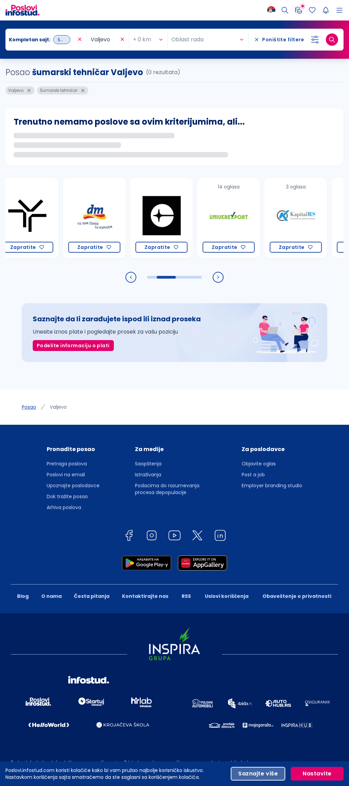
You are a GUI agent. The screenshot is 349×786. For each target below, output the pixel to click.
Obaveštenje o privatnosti (296, 596)
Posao (29, 407)
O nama (51, 596)
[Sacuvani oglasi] (312, 10)
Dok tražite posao (67, 496)
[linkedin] (220, 537)
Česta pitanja (91, 596)
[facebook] (129, 537)
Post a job (253, 474)
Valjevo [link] (58, 407)
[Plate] (298, 10)
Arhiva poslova (64, 507)
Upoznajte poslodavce (73, 485)
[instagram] (151, 537)
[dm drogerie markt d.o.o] (81, 218)
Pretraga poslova (67, 463)
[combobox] (42, 39)
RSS (186, 596)
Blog (23, 596)
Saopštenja (148, 463)
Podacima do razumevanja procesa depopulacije (167, 489)
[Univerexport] (215, 218)
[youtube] (174, 537)
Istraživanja (148, 474)
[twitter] (197, 537)
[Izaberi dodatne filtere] (314, 39)
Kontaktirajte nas (145, 596)
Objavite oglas (259, 463)
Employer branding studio (272, 485)
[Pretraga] (285, 10)
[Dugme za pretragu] (332, 39)
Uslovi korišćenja (226, 596)
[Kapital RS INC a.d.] (283, 218)
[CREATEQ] (148, 218)
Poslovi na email (66, 474)
